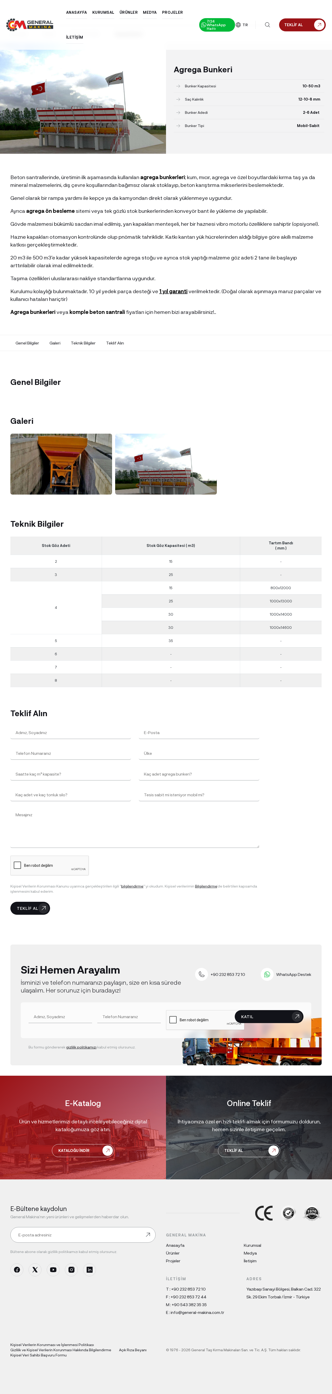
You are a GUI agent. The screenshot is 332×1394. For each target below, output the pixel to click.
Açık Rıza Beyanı (133, 1350)
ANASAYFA (76, 12)
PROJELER (172, 12)
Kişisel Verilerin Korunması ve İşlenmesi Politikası (52, 1344)
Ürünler (173, 1252)
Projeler (173, 1260)
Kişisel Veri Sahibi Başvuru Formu (38, 1355)
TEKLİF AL (27, 908)
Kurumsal (252, 1245)
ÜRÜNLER (129, 12)
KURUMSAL (103, 12)
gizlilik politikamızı (81, 1047)
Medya (250, 1252)
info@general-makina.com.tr (197, 1312)
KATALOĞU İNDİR (73, 1150)
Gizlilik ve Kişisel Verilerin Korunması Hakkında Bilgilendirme (60, 1350)
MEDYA (150, 12)
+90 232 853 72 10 (188, 1288)
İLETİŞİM (74, 37)
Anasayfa (175, 1245)
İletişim (250, 1260)
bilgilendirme (132, 886)
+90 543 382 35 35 (189, 1304)
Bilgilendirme (206, 886)
